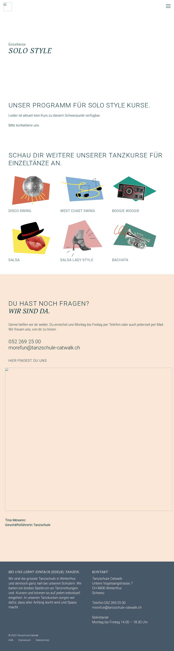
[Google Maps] (38, 628)
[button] (168, 6)
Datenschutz (42, 640)
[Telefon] (29, 628)
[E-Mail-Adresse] (12, 628)
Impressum (24, 640)
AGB (10, 640)
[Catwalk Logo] (7, 7)
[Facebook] (21, 628)
